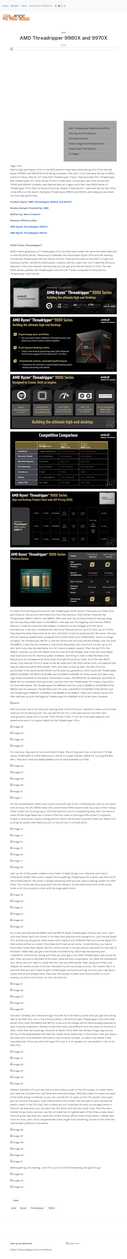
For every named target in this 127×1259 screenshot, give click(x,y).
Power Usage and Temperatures (86, 143)
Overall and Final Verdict (82, 148)
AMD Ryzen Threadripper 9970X (28, 232)
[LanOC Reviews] (16, 17)
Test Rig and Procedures (82, 133)
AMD (46, 208)
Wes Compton (32, 214)
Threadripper (37, 1208)
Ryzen (23, 1208)
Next (16, 1200)
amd (13, 1208)
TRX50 (51, 1208)
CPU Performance (78, 138)
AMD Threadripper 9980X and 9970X (89, 128)
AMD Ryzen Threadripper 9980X (29, 226)
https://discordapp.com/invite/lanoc (31, 1249)
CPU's (63, 33)
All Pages (74, 153)
